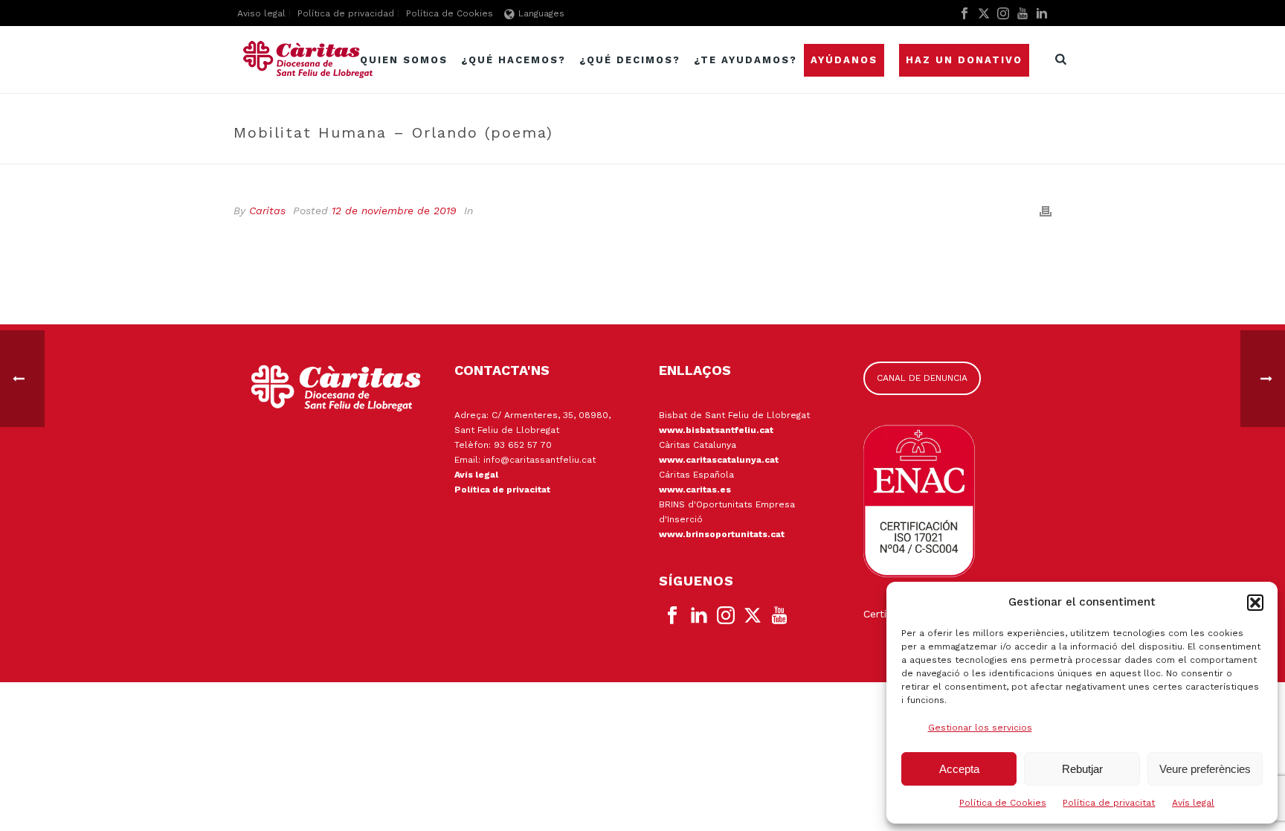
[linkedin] (699, 616)
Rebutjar (1082, 769)
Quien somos (404, 59)
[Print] (1045, 211)
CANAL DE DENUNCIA (922, 378)
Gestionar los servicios (980, 727)
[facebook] (672, 616)
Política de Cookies (1002, 803)
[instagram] (726, 616)
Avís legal (1193, 803)
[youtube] (779, 616)
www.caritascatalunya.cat (719, 460)
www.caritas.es (695, 489)
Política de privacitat (1109, 803)
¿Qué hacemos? (513, 59)
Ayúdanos (844, 59)
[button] (1255, 602)
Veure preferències (1205, 769)
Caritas (267, 210)
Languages (541, 13)
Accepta (959, 769)
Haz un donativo (964, 59)
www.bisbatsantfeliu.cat (716, 430)
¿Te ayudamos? (745, 59)
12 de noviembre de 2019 (394, 210)
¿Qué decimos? (629, 59)
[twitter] (752, 616)
